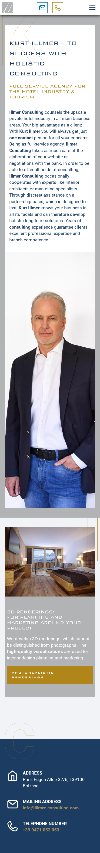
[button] (92, 7)
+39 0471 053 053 (41, 830)
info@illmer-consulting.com (51, 808)
